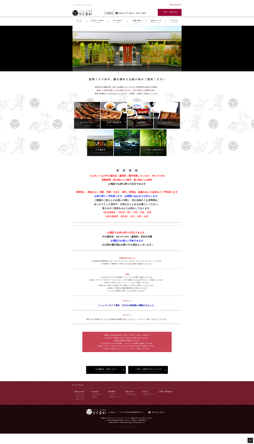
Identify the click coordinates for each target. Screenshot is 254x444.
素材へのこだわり (80, 399)
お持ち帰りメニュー (114, 394)
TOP (250, 440)
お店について (156, 21)
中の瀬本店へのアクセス (149, 394)
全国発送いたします (114, 396)
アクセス (174, 21)
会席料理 (95, 396)
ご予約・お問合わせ (165, 391)
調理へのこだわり (80, 396)
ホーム (79, 21)
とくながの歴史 (80, 394)
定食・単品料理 (96, 394)
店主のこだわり (97, 21)
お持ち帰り (136, 21)
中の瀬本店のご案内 (131, 394)
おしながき (117, 21)
